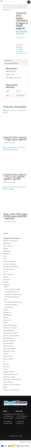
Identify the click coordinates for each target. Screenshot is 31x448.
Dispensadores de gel (9, 351)
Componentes (7, 251)
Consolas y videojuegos (9, 264)
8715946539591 (20, 95)
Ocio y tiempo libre (8, 269)
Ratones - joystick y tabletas (11, 336)
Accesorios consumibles (10, 305)
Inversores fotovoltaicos (10, 325)
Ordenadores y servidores (10, 328)
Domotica (5, 282)
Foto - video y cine (8, 246)
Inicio (4, 6)
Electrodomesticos (8, 343)
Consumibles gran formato (11, 292)
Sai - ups (5, 272)
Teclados (5, 323)
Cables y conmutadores (9, 348)
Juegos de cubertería (9, 372)
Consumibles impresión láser (12, 297)
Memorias (6, 277)
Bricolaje (5, 248)
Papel (5, 286)
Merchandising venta (9, 330)
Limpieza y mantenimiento (10, 241)
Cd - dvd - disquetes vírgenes (12, 289)
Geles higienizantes (8, 338)
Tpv (4, 361)
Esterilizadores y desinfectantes (12, 379)
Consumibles (10, 6)
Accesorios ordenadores (9, 261)
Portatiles (6, 310)
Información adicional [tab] (11, 63)
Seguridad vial (7, 312)
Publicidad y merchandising (10, 266)
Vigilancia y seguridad (9, 341)
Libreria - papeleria (8, 274)
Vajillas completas (8, 359)
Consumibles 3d (8, 307)
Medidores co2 (7, 320)
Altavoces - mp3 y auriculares (11, 390)
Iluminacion (6, 366)
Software (5, 317)
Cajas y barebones (8, 382)
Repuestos (6, 364)
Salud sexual (6, 279)
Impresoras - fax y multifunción (12, 385)
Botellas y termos (8, 346)
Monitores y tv (7, 243)
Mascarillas (6, 253)
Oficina (5, 256)
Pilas (5, 299)
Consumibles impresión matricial (13, 302)
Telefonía (5, 354)
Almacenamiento (7, 356)
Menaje (5, 387)
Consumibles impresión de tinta (12, 294)
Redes (4, 259)
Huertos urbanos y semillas (10, 333)
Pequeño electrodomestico (10, 374)
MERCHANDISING (7, 315)
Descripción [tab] (8, 60)
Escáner (5, 369)
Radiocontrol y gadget (9, 377)
